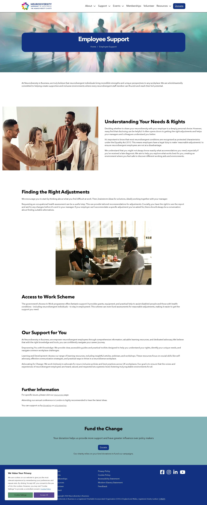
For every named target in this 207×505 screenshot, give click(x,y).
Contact (58, 490)
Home (93, 47)
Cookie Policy (45, 489)
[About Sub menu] (94, 6)
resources (58, 395)
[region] (31, 484)
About (88, 6)
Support (102, 6)
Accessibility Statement (109, 479)
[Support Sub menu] (109, 6)
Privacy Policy (104, 471)
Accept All (44, 495)
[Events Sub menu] (123, 6)
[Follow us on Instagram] (169, 472)
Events (116, 6)
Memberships (133, 6)
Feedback (102, 486)
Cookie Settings (20, 495)
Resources (162, 6)
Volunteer (149, 6)
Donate (179, 6)
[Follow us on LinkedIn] (175, 472)
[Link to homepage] (37, 6)
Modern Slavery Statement (110, 483)
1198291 (162, 499)
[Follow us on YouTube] (182, 472)
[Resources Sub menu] (170, 6)
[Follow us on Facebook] (162, 472)
